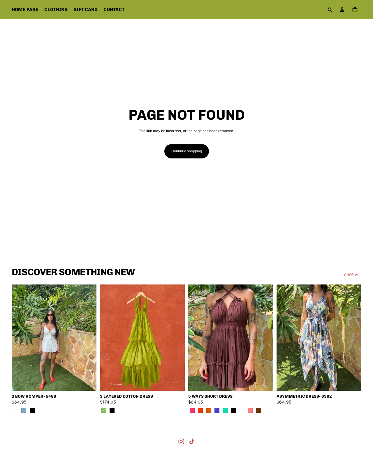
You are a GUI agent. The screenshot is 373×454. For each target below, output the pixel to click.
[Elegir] (87, 381)
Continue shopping (186, 151)
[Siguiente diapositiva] (87, 337)
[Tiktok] (191, 441)
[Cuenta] (342, 9)
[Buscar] (329, 9)
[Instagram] (181, 441)
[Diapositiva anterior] (20, 337)
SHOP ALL (352, 275)
